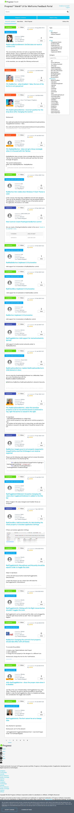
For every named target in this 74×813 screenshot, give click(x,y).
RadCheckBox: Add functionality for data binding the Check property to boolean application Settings (24, 523)
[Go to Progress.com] (6, 746)
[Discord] (1, 763)
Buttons (53, 78)
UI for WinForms (55, 62)
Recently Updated (10, 21)
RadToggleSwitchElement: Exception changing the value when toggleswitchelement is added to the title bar (24, 496)
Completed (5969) (56, 42)
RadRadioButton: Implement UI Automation (21, 262)
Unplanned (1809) (56, 52)
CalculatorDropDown (57, 83)
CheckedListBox (55, 96)
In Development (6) (56, 47)
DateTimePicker (55, 112)
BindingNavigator (56, 74)
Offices (2, 780)
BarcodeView (54, 72)
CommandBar (54, 103)
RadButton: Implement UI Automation (19, 315)
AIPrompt (53, 66)
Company (2, 771)
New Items (20, 21)
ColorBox (53, 99)
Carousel (53, 90)
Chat (52, 93)
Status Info (66, 21)
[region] (37, 806)
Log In (67, 7)
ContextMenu (55, 104)
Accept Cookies (9, 809)
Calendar (53, 85)
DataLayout (54, 109)
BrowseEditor (55, 77)
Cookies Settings (26, 809)
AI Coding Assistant (56, 64)
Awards (2, 774)
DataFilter (53, 108)
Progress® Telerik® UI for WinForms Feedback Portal (28, 6)
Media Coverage (4, 777)
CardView (53, 88)
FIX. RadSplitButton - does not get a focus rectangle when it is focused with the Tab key (24, 150)
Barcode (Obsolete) (56, 70)
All (51, 31)
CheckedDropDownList (57, 95)
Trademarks (48, 799)
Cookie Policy (4, 805)
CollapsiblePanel (55, 98)
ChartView (54, 91)
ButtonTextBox (55, 80)
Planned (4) (54, 50)
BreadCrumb (54, 75)
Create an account (64, 6)
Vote (41, 41)
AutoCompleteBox (56, 69)
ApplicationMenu (55, 67)
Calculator (54, 82)
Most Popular (28, 21)
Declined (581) (55, 44)
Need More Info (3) (56, 48)
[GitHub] (1, 761)
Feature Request (55, 34)
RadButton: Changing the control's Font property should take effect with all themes (23, 641)
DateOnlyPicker (55, 111)
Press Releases (4, 775)
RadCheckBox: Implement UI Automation (20, 289)
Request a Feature (20, 17)
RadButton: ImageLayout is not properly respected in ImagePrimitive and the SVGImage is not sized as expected (24, 451)
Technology (3, 772)
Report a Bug (53, 17)
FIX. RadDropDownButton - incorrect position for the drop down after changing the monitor (24, 111)
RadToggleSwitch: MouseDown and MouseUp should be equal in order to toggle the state (25, 566)
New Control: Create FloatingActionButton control (23, 222)
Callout (53, 87)
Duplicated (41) (55, 45)
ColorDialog (54, 101)
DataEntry (54, 106)
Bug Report (54, 32)
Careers (2, 779)
